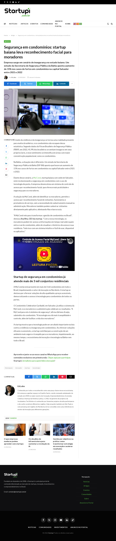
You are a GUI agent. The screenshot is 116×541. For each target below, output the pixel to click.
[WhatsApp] (6, 157)
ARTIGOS (24, 24)
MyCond (37, 178)
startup (27, 368)
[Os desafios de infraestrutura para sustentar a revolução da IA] (39, 430)
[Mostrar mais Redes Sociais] (72, 84)
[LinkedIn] (6, 163)
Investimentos (61, 527)
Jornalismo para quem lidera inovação (38, 361)
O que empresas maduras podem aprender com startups (14, 441)
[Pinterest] (6, 169)
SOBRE (67, 24)
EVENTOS (34, 24)
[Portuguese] (80, 24)
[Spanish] (77, 24)
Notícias (32, 527)
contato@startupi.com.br (17, 492)
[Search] (111, 23)
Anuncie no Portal (79, 527)
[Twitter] (6, 152)
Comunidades (45, 527)
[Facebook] (6, 146)
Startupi (51, 533)
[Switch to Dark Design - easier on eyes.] (108, 24)
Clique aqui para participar (59, 358)
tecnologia (36, 368)
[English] (74, 24)
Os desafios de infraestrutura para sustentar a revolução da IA (39, 442)
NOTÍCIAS (13, 24)
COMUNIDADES (46, 24)
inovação (19, 368)
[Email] (6, 175)
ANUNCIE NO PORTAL (59, 24)
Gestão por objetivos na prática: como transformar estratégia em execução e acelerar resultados (63, 444)
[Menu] (5, 23)
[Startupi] (17, 12)
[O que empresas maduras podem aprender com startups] (15, 430)
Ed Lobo (13, 77)
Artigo (7, 41)
